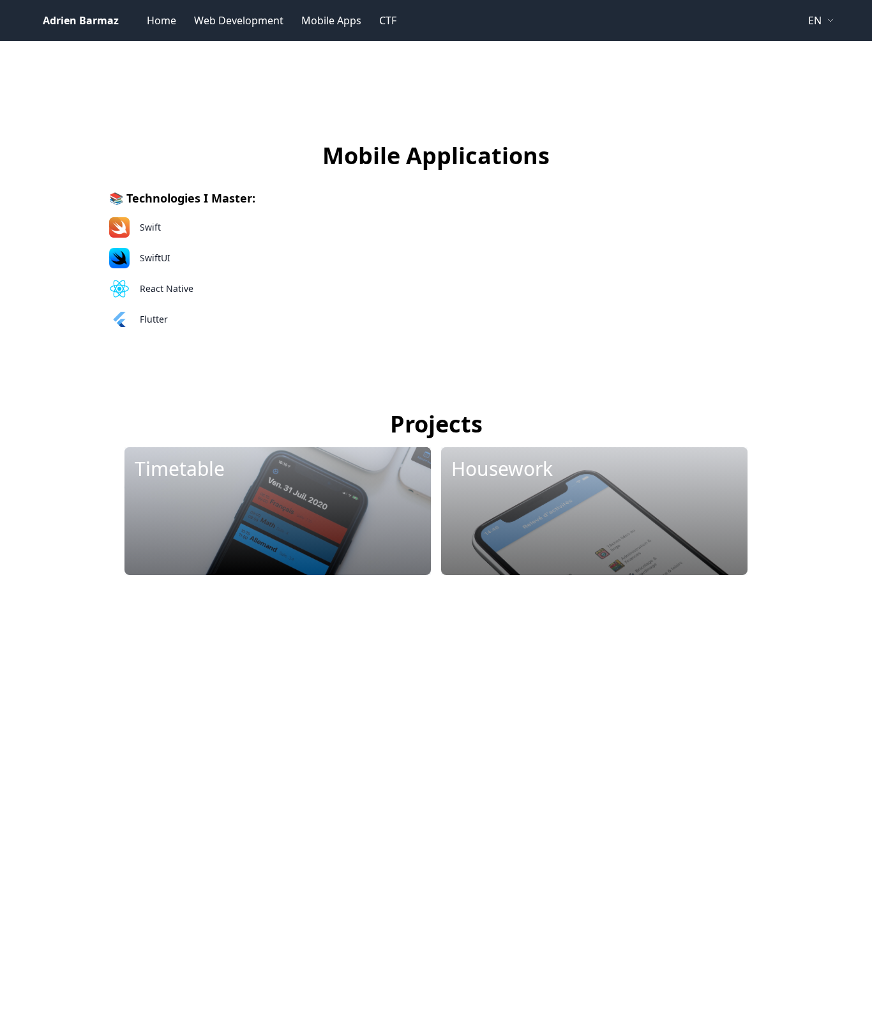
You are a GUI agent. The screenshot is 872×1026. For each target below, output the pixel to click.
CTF (387, 20)
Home (161, 20)
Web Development (238, 20)
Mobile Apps (331, 20)
